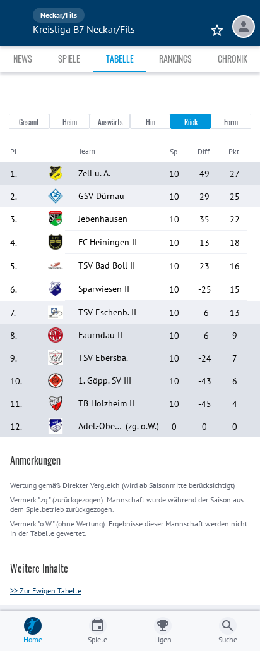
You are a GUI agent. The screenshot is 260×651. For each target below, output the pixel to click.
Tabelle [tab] (120, 58)
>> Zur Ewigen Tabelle (45, 590)
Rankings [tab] (175, 58)
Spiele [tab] (69, 58)
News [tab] (22, 58)
